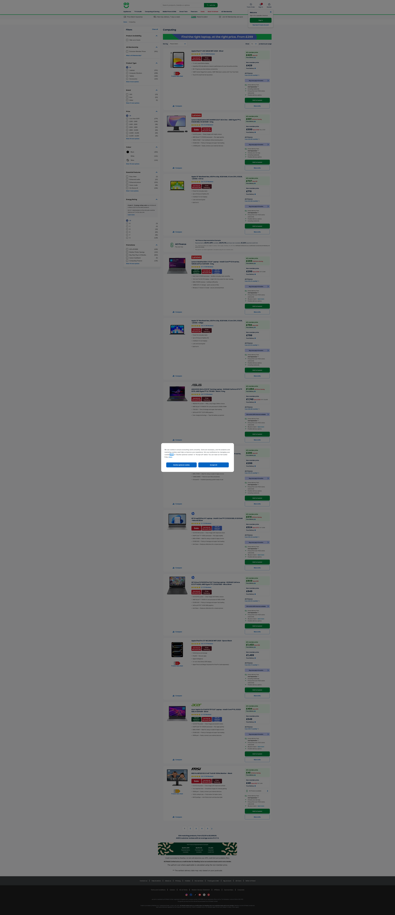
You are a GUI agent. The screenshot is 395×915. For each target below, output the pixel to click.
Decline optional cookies (181, 465)
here (171, 454)
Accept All (213, 465)
